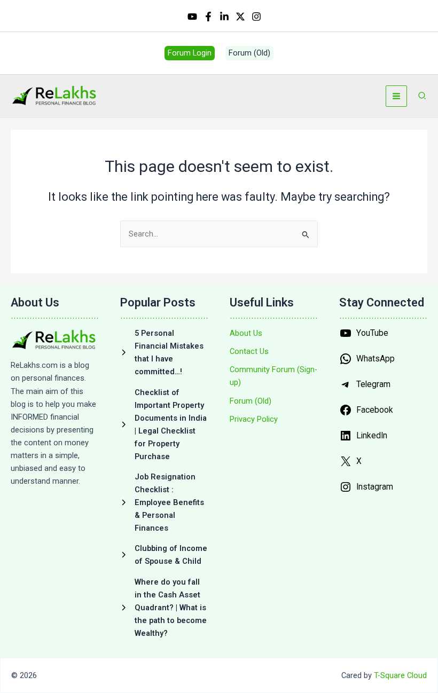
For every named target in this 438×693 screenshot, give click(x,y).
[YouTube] (192, 16)
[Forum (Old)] (250, 401)
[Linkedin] (224, 16)
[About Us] (246, 333)
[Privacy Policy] (254, 419)
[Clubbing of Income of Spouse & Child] (164, 555)
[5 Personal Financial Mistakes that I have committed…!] (164, 352)
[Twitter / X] (240, 16)
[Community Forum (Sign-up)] (274, 376)
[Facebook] (208, 16)
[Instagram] (256, 16)
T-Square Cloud (400, 675)
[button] (190, 53)
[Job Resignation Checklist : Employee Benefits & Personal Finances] (164, 502)
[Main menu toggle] (396, 96)
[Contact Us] (249, 351)
